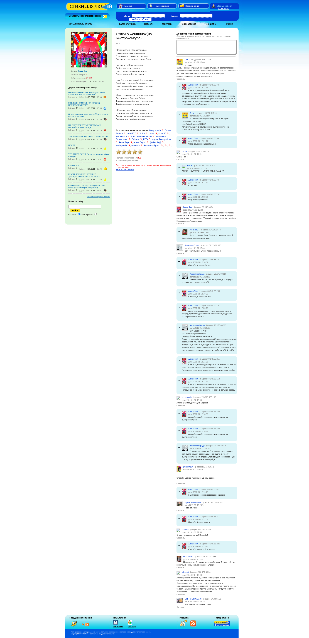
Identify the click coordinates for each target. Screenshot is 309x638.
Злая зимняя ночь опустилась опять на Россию (88, 136)
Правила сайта (192, 6)
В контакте (118, 626)
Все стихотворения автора (98, 196)
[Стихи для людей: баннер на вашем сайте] (222, 625)
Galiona (135, 139)
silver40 (162, 133)
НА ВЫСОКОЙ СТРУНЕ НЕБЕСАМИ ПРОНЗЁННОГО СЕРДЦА (84, 126)
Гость (187, 60)
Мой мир (132, 626)
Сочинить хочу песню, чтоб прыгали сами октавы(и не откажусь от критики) (86, 186)
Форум (229, 24)
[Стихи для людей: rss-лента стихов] (185, 626)
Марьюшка (121, 136)
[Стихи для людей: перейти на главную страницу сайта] (119, 6)
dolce (142, 133)
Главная (128, 6)
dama (151, 133)
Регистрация (223, 9)
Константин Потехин (141, 136)
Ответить (180, 79)
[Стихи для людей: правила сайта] (181, 6)
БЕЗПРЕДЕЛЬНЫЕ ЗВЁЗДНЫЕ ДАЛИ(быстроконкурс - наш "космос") (84, 175)
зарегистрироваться (125, 169)
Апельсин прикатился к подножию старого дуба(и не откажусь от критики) (86, 93)
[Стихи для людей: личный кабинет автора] (213, 6)
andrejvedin (121, 145)
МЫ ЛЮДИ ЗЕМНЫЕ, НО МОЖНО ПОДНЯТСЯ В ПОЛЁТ (84, 104)
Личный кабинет (224, 6)
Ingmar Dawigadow (161, 139)
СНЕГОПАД (73, 165)
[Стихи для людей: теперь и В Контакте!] (115, 625)
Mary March (155, 130)
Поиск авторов (188, 24)
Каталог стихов (127, 24)
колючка (135, 145)
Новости (148, 24)
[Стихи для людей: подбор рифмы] (151, 6)
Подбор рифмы (162, 6)
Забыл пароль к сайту (80, 24)
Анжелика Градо (152, 145)
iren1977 (131, 133)
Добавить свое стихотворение (85, 16)
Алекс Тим (82, 71)
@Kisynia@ (155, 142)
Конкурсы (167, 24)
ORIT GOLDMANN (193, 599)
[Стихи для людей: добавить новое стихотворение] (104, 16)
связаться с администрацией (102, 634)
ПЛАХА (71, 145)
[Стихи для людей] (89, 10)
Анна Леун (124, 142)
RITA (145, 139)
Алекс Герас (139, 142)
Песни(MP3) (211, 24)
